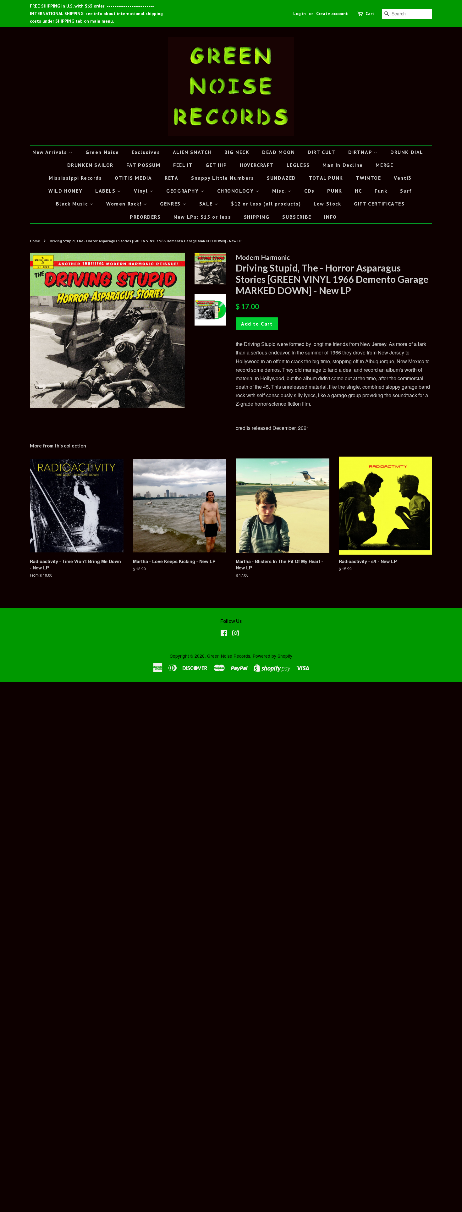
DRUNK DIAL (406, 152)
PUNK (334, 191)
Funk (381, 191)
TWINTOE (368, 178)
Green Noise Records (228, 656)
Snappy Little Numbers (222, 178)
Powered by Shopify (272, 656)
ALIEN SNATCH (192, 152)
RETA (171, 178)
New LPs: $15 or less (202, 217)
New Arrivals (50, 152)
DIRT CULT (321, 152)
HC (358, 191)
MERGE (384, 165)
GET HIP (216, 165)
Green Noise (102, 152)
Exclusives (146, 152)
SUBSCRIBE (296, 217)
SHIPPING (257, 217)
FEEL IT (183, 165)
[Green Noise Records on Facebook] (224, 634)
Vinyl (142, 191)
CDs (309, 191)
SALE (206, 203)
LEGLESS (298, 165)
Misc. (280, 191)
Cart (370, 13)
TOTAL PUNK (326, 178)
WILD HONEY (65, 191)
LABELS (106, 191)
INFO (330, 217)
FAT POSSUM (143, 165)
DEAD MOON (278, 152)
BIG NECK (237, 152)
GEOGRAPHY (183, 191)
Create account (332, 13)
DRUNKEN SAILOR (90, 165)
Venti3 (403, 178)
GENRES (171, 203)
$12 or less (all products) (266, 203)
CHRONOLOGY (236, 191)
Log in (299, 13)
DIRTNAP (361, 152)
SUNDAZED (281, 178)
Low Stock (327, 203)
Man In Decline (342, 165)
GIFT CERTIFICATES (379, 203)
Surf (406, 191)
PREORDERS (145, 217)
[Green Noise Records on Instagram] (235, 634)
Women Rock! (124, 203)
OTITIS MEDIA (133, 178)
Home (35, 241)
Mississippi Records (75, 178)
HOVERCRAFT (257, 165)
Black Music (73, 203)
